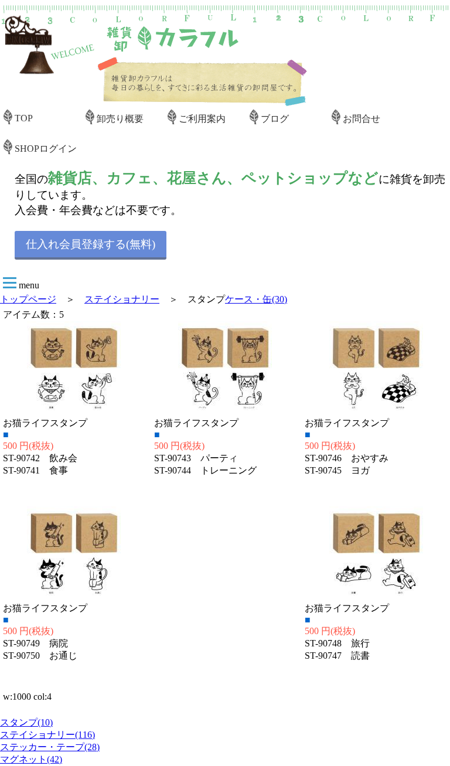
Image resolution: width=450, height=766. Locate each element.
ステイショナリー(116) (47, 735)
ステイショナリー (121, 299)
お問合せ (361, 119)
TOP (24, 118)
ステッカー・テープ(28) (50, 747)
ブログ (275, 119)
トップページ (28, 299)
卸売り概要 (120, 119)
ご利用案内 (202, 119)
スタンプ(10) (26, 722)
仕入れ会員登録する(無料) (90, 244)
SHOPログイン (46, 149)
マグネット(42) (31, 759)
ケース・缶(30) (256, 299)
